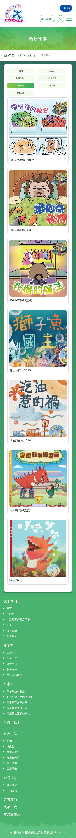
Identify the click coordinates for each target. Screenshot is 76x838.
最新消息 (12, 785)
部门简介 (12, 614)
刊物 (21, 70)
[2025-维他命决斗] (38, 198)
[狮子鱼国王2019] (38, 338)
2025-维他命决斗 (20, 230)
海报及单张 (20, 78)
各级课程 (12, 652)
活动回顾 (12, 790)
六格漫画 (21, 92)
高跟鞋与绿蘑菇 (19, 510)
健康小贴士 (12, 722)
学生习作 (12, 658)
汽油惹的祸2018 (20, 440)
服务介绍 (12, 630)
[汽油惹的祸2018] (38, 408)
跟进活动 (12, 663)
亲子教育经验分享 (17, 708)
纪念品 (51, 70)
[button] (69, 19)
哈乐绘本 (21, 85)
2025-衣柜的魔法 (20, 300)
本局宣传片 (12, 814)
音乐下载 (51, 85)
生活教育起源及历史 (18, 619)
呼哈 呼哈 (15, 580)
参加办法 (12, 669)
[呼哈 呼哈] (38, 548)
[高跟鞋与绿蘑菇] (38, 478)
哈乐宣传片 (51, 78)
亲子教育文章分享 (17, 702)
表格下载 (10, 806)
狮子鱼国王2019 (20, 370)
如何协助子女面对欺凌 (19, 697)
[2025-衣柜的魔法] (38, 268)
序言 (9, 608)
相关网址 (12, 636)
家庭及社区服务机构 (18, 713)
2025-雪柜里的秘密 (22, 160)
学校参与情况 (14, 675)
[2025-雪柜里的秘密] (38, 127)
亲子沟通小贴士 (16, 691)
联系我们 (10, 799)
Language (46, 18)
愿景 (9, 625)
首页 (20, 55)
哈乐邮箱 (66, 8)
